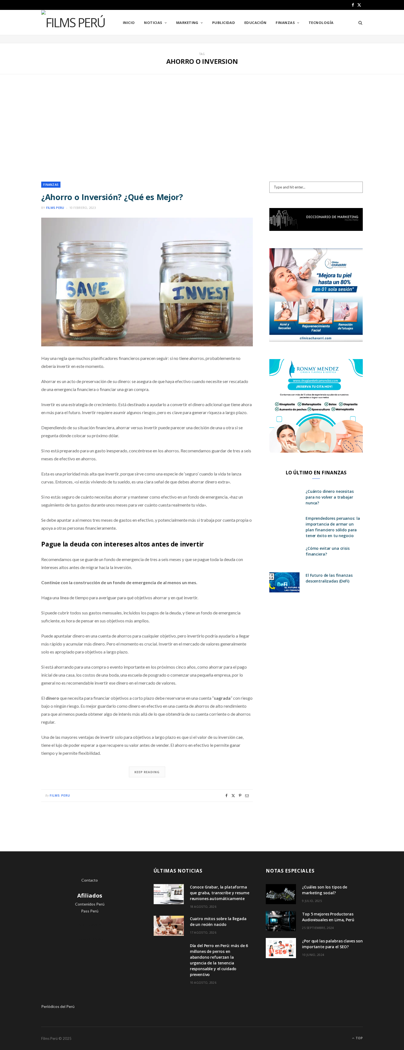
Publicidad (223, 22)
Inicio (129, 22)
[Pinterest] (240, 795)
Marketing (187, 22)
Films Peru (55, 208)
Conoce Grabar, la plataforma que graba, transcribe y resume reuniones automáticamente (219, 892)
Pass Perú (89, 911)
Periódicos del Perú (57, 1006)
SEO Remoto (90, 924)
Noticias (153, 22)
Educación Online (90, 939)
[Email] (247, 795)
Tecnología (321, 22)
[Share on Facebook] (226, 795)
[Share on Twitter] (233, 795)
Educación (255, 22)
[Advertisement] (202, 127)
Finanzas (285, 22)
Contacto (89, 880)
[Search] (358, 22)
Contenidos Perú (89, 904)
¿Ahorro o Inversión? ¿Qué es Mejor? (112, 197)
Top (359, 1038)
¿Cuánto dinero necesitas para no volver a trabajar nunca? (330, 497)
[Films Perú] (73, 22)
